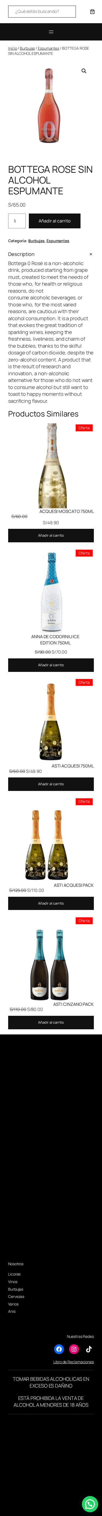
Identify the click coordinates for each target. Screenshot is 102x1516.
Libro (57, 1361)
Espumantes (48, 48)
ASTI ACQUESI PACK (74, 885)
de (65, 1361)
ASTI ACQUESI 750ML (73, 766)
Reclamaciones (80, 1361)
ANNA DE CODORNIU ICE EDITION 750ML (55, 640)
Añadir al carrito (55, 221)
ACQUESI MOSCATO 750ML (66, 511)
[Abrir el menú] (51, 32)
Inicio (12, 48)
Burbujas (27, 48)
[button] (84, 71)
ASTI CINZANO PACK (73, 1004)
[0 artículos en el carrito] (92, 11)
